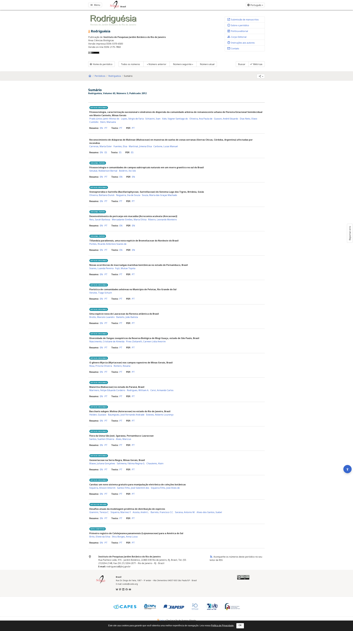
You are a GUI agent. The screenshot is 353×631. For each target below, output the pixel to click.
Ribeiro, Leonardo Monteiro (162, 219)
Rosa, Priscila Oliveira (100, 365)
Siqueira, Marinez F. (121, 512)
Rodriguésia (114, 75)
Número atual (207, 64)
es (106, 152)
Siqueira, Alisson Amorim (102, 487)
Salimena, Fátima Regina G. (131, 463)
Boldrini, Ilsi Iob (127, 170)
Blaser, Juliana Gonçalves (102, 463)
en (101, 128)
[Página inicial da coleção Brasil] (100, 583)
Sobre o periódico (238, 25)
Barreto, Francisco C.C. (162, 512)
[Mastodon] (120, 589)
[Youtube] (130, 589)
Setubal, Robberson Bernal (103, 170)
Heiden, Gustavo (97, 414)
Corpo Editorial (237, 36)
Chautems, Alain (154, 463)
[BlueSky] (117, 589)
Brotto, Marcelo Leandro (102, 317)
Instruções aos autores (241, 42)
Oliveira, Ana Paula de (200, 118)
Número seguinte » (183, 64)
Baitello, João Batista (127, 317)
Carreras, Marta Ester (100, 146)
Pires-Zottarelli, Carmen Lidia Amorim (146, 341)
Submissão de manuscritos (243, 19)
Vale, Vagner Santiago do (175, 118)
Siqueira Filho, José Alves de (165, 487)
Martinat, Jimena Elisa (140, 146)
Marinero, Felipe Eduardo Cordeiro (107, 390)
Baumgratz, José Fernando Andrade (126, 414)
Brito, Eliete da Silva (99, 536)
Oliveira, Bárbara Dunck (101, 195)
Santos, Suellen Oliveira (101, 439)
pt (106, 128)
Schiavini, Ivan (152, 118)
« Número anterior (156, 64)
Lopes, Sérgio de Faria (132, 118)
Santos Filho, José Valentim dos (133, 487)
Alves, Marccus (123, 439)
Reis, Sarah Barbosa (99, 219)
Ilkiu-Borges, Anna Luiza (124, 536)
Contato (233, 48)
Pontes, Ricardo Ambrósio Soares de (107, 243)
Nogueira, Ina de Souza (128, 195)
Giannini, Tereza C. (99, 512)
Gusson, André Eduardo (226, 118)
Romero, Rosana (122, 365)
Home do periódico (100, 64)
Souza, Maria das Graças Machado (159, 195)
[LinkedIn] (123, 589)
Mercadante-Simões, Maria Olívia (129, 219)
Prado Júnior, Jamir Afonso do (104, 118)
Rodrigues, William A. (138, 390)
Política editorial (237, 31)
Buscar (241, 64)
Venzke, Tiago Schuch (100, 292)
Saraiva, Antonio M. (185, 512)
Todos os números (130, 64)
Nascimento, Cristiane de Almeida (106, 341)
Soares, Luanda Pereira (101, 268)
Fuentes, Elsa (120, 146)
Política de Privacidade (222, 625)
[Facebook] (126, 589)
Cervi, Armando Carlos (161, 390)
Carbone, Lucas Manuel (165, 146)
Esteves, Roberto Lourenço (159, 414)
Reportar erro (349, 233)
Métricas (256, 64)
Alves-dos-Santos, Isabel (209, 512)
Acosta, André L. (141, 512)
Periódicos (100, 75)
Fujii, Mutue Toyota (125, 268)
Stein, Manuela (108, 121)
